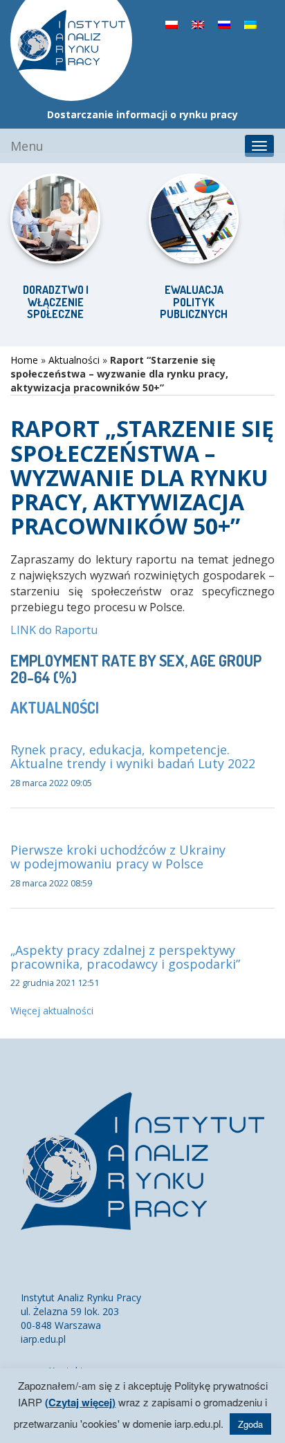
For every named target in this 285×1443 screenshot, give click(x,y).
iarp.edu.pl (43, 1339)
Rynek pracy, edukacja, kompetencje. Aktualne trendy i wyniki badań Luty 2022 (132, 756)
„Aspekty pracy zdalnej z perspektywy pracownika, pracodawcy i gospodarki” (125, 957)
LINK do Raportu (54, 629)
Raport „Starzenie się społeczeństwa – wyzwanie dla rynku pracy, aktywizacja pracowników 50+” (142, 477)
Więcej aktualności (51, 1010)
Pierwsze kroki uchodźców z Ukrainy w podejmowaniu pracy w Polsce (118, 856)
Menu (27, 146)
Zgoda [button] (250, 1424)
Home (24, 359)
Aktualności (74, 359)
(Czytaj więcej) (80, 1402)
